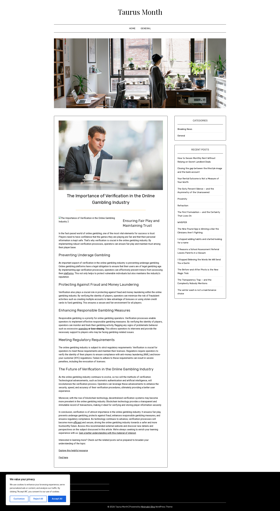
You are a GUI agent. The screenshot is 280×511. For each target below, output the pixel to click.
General (146, 28)
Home (132, 28)
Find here (63, 457)
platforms (69, 273)
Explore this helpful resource (73, 450)
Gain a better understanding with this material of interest (107, 433)
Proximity (182, 199)
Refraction (182, 205)
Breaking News (184, 129)
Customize (19, 499)
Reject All (38, 499)
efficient (77, 422)
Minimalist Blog (148, 507)
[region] (38, 490)
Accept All (57, 499)
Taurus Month (140, 11)
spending (83, 328)
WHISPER (182, 222)
